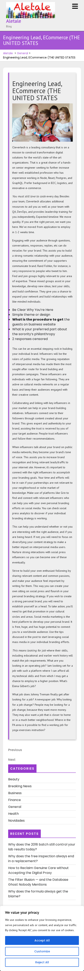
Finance (14, 800)
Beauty (13, 779)
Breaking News (20, 786)
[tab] (75, 6)
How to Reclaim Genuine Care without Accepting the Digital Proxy (38, 870)
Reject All (42, 962)
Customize (42, 951)
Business (15, 793)
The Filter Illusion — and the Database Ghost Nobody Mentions (38, 882)
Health (13, 813)
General (22, 53)
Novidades (16, 820)
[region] (42, 938)
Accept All (42, 940)
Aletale (13, 21)
